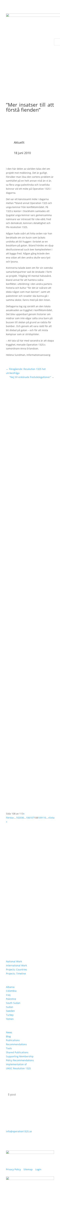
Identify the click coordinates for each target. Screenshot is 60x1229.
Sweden (10, 1010)
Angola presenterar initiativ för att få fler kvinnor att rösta (28, 499)
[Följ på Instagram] (15, 1211)
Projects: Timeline (16, 973)
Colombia (11, 990)
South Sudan (13, 1003)
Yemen (10, 1018)
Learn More (14, 893)
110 (44, 817)
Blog (8, 1036)
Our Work (13, 888)
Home (10, 879)
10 (17, 817)
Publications (13, 1040)
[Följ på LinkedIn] (22, 1211)
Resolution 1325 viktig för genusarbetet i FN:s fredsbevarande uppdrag (25, 570)
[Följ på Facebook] (8, 1211)
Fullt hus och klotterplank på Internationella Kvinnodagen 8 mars (28, 428)
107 (32, 817)
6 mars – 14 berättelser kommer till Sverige (29, 638)
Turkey (10, 1014)
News (9, 1032)
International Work (16, 965)
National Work (14, 961)
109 (40, 817)
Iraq (8, 994)
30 (22, 817)
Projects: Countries (16, 969)
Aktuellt (19, 142)
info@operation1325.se (19, 1131)
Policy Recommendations (20, 1060)
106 (28, 817)
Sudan (9, 1007)
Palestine (11, 998)
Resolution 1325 (17, 902)
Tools (9, 1048)
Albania (10, 987)
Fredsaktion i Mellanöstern (26, 767)
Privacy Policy (13, 1169)
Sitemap (28, 1169)
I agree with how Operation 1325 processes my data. (27, 1107)
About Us (12, 884)
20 (20, 817)
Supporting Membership (20, 1056)
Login (38, 1169)
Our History (14, 898)
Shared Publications (17, 1052)
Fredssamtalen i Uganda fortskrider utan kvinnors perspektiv (25, 705)
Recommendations (16, 1044)
